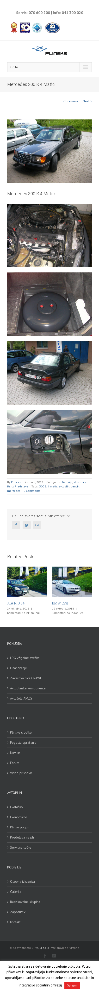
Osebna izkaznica (22, 881)
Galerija (67, 482)
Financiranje (18, 668)
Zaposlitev (17, 912)
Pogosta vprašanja (23, 742)
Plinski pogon (19, 827)
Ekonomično (18, 817)
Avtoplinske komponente (28, 688)
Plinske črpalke (21, 732)
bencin (75, 486)
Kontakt (15, 922)
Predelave (21, 486)
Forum (14, 763)
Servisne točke (20, 847)
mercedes (13, 491)
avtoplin (64, 486)
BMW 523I (44, 603)
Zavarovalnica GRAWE (26, 678)
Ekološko (16, 807)
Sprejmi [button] (72, 985)
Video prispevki (21, 773)
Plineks (16, 482)
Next (86, 101)
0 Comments (32, 491)
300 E (42, 486)
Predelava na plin (23, 837)
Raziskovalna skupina (25, 902)
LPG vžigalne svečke (25, 658)
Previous (72, 101)
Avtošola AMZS (21, 698)
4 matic (52, 486)
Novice (15, 752)
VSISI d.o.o (42, 948)
